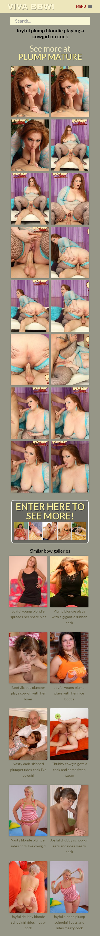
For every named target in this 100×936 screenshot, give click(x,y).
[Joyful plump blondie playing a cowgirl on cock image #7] (30, 276)
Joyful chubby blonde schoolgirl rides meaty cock (28, 922)
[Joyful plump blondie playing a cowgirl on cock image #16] (70, 491)
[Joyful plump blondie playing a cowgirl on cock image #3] (30, 169)
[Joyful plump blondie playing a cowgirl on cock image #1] (30, 115)
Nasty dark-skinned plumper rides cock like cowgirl (28, 769)
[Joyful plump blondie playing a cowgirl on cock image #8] (70, 276)
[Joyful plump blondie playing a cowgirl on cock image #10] (70, 330)
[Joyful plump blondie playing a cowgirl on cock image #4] (70, 169)
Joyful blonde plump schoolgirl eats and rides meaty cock (69, 922)
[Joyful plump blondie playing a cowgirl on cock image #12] (70, 383)
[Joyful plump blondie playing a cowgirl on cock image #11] (30, 383)
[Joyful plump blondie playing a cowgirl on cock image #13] (30, 437)
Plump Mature (50, 57)
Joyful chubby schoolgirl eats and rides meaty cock (69, 846)
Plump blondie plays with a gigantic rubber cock (69, 617)
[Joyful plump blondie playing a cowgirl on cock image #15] (30, 491)
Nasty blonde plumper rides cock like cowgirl (28, 843)
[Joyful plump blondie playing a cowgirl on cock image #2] (70, 115)
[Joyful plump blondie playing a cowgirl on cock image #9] (30, 330)
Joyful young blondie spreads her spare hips (28, 614)
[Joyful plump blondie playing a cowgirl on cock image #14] (70, 437)
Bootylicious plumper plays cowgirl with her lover (28, 693)
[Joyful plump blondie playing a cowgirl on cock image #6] (70, 223)
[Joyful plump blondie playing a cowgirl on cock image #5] (30, 223)
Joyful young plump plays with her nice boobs (69, 693)
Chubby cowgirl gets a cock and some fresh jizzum (69, 769)
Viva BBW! (31, 6)
